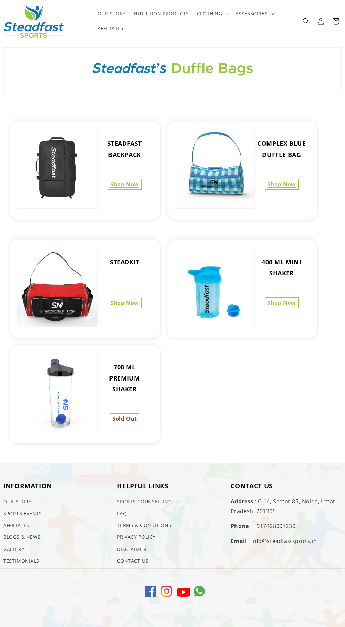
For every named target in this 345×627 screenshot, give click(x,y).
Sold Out (124, 418)
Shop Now (124, 184)
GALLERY (13, 549)
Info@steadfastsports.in (284, 541)
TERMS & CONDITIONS (144, 525)
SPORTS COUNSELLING (144, 501)
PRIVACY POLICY (136, 537)
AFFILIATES (16, 525)
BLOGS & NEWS (21, 537)
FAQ (122, 513)
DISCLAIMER (131, 549)
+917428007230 (274, 526)
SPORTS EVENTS (22, 513)
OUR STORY (17, 501)
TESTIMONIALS (21, 561)
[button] (212, 14)
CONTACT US (132, 561)
